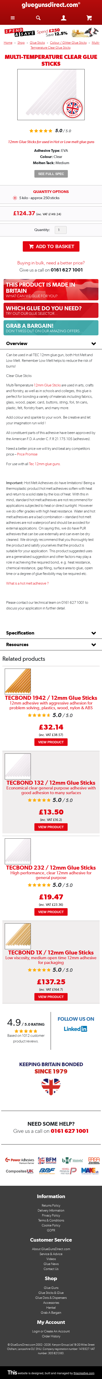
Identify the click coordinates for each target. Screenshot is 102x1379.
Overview (16, 343)
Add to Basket (54, 246)
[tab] (51, 343)
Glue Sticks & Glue (51, 1293)
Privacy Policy (51, 1215)
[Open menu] (13, 17)
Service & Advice (51, 1254)
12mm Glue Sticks (47, 385)
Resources (17, 644)
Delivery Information (51, 1210)
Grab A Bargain (51, 1313)
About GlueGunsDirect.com (51, 1249)
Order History (51, 1336)
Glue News (51, 1264)
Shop (21, 43)
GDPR (51, 1230)
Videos (51, 1259)
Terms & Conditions (51, 1220)
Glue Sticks (37, 43)
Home (8, 43)
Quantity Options (51, 191)
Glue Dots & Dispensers (51, 1298)
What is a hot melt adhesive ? (27, 583)
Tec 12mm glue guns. (45, 464)
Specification (20, 633)
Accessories (51, 1303)
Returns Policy (51, 1206)
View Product (51, 742)
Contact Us (51, 1269)
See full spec (51, 174)
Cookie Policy (51, 1225)
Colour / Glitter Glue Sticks (68, 43)
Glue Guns (51, 1288)
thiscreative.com (84, 1373)
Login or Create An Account (51, 1331)
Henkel (51, 1308)
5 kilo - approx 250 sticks (39, 198)
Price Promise (27, 454)
